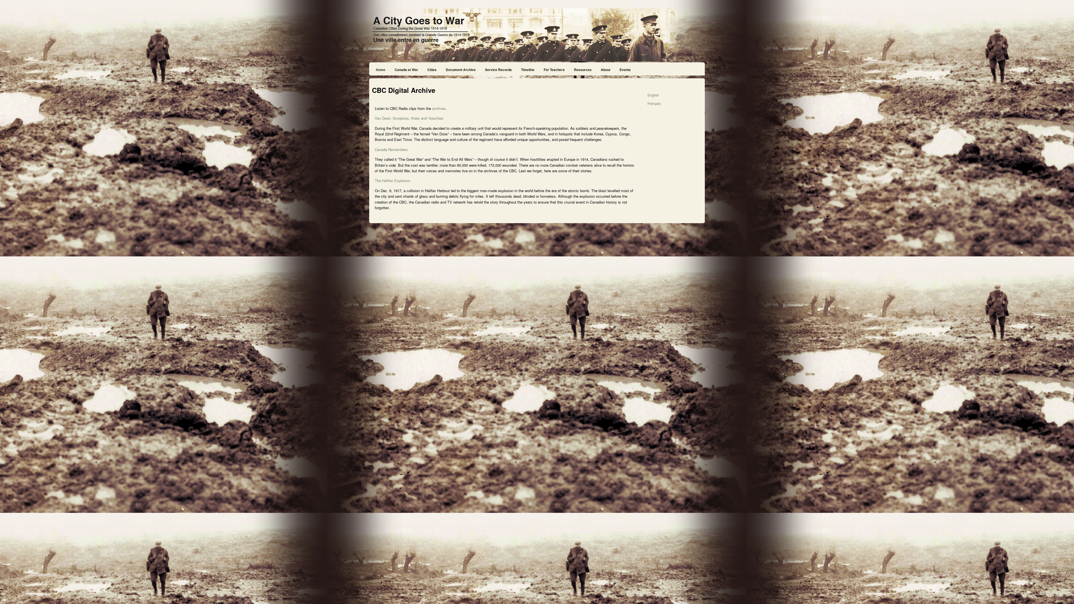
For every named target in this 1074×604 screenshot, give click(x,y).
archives (439, 108)
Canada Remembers (391, 149)
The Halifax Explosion (392, 180)
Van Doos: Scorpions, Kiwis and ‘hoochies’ (409, 118)
